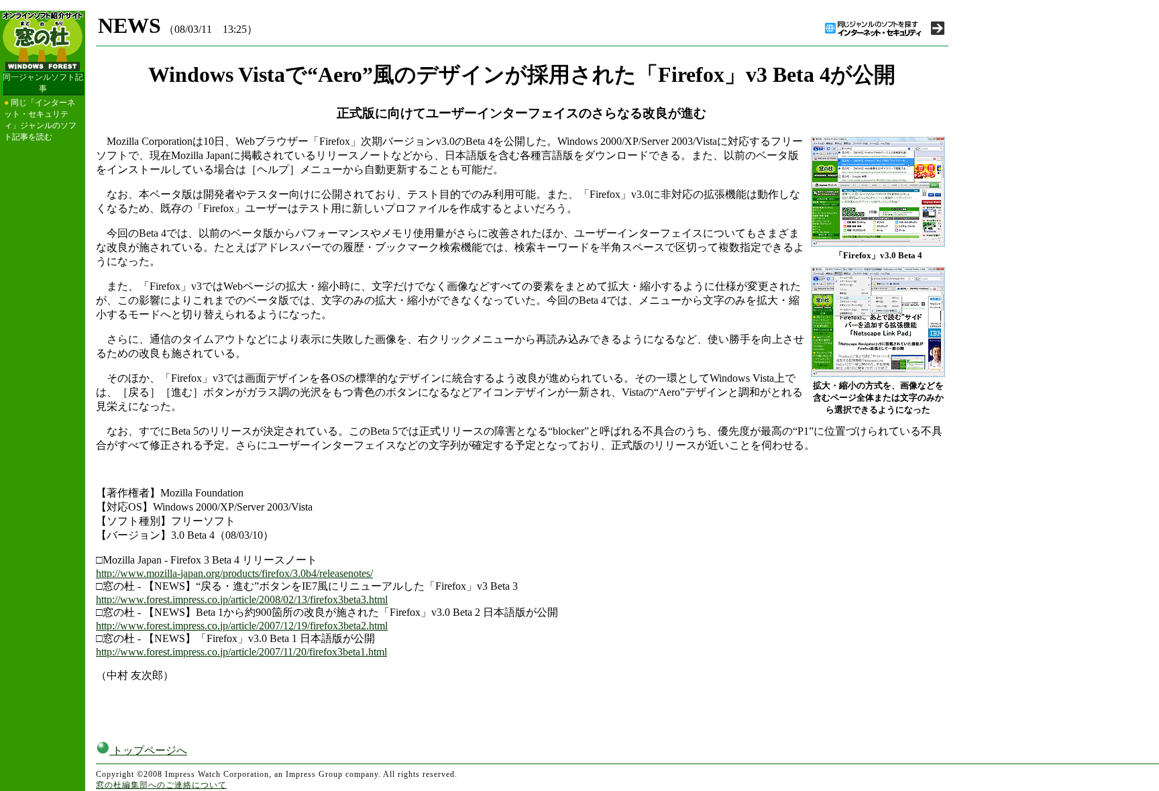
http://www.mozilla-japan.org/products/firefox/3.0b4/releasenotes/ (234, 573)
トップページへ (148, 750)
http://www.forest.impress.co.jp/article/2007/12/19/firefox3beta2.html (242, 625)
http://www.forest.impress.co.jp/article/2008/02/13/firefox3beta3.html (242, 599)
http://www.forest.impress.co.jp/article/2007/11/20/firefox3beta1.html (241, 651)
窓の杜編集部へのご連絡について (161, 785)
